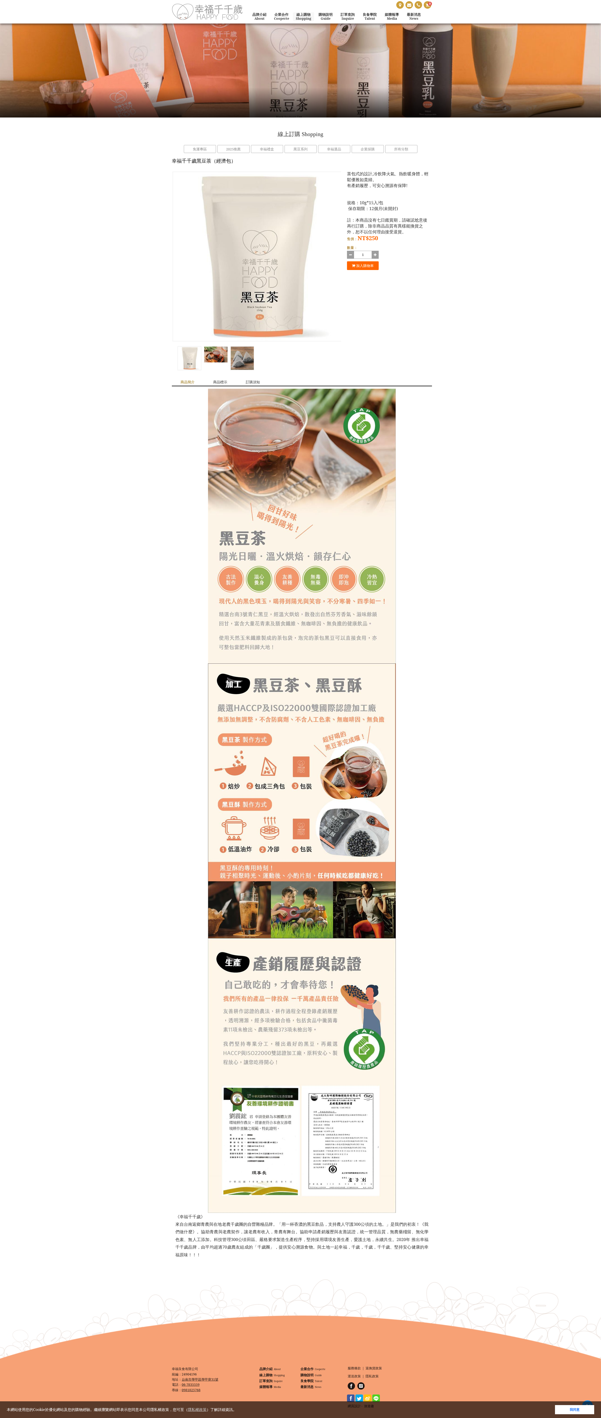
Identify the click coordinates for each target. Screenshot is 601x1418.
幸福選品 (334, 149)
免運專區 (200, 149)
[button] (238, 1410)
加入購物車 (364, 265)
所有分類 (401, 149)
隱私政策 (372, 1376)
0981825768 (191, 1390)
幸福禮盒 (267, 149)
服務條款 (354, 1368)
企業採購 (368, 149)
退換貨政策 (374, 1368)
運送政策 (354, 1376)
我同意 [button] (575, 1409)
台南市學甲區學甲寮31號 (200, 1379)
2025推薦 (233, 149)
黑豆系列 (300, 149)
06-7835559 (191, 1384)
